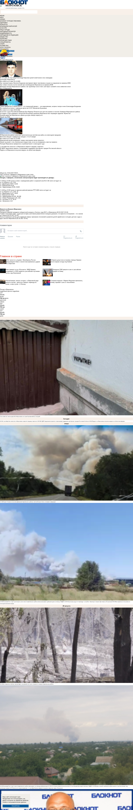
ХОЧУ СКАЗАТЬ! (5, 47)
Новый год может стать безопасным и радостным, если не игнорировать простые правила (28, 142)
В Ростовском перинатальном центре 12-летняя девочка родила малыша (69, 786)
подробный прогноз (6, 291)
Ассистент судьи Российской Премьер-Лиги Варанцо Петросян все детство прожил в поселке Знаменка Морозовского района (40, 111)
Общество (3, 173)
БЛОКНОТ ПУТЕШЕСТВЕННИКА (10, 21)
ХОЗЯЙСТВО (4, 45)
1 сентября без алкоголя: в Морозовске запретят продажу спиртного (20, 421)
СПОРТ (2, 44)
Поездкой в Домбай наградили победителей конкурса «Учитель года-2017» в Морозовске (28, 212)
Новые (2, 236)
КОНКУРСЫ (4, 24)
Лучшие (10, 236)
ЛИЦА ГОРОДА (5, 30)
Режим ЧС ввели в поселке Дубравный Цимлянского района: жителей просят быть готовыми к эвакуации (29, 501)
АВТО (2, 17)
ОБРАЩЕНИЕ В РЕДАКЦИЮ (9, 35)
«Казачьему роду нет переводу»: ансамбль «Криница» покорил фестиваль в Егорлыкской (90, 601)
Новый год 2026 (5, 117)
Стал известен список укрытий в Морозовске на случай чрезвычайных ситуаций (20, 416)
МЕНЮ (2, 15)
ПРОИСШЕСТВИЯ (6, 40)
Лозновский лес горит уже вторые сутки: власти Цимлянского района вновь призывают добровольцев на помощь (31, 601)
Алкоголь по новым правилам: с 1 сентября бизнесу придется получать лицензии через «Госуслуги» (37, 788)
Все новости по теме (6, 81)
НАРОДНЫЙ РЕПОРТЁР (8, 31)
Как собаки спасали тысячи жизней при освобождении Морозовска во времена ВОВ (26, 85)
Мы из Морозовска (6, 88)
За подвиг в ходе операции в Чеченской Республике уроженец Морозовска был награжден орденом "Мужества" (35, 113)
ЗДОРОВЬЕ (4, 23)
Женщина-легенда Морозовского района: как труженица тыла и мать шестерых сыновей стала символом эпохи (35, 86)
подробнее (15, 291)
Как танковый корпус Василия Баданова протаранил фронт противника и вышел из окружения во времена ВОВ (35, 83)
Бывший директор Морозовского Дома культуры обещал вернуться (21, 115)
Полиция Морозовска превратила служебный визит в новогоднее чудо (22, 144)
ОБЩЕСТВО (4, 37)
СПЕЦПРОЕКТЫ (5, 42)
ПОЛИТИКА (3, 38)
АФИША (2, 19)
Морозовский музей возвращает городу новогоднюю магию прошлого (22, 140)
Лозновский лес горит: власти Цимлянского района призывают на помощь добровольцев (25, 786)
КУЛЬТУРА (3, 28)
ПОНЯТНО (16, 806)
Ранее (18, 236)
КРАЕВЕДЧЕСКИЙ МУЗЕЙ (8, 26)
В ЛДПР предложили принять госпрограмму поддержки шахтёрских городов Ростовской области (64, 421)
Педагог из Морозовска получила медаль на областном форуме (108, 421)
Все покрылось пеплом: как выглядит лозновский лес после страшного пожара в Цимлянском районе (28, 684)
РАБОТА (11, 51)
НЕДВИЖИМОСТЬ (6, 33)
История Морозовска (6, 60)
